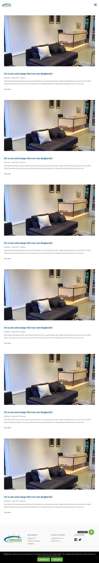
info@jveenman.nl (57, 538)
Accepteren (43, 559)
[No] (97, 557)
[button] (91, 532)
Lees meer (57, 559)
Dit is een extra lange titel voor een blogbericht (28, 73)
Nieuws (23, 78)
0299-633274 (55, 541)
